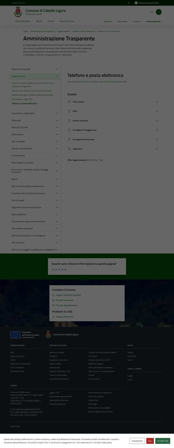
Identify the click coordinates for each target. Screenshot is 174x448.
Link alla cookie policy (102, 442)
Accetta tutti (162, 440)
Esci (150, 440)
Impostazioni (137, 440)
